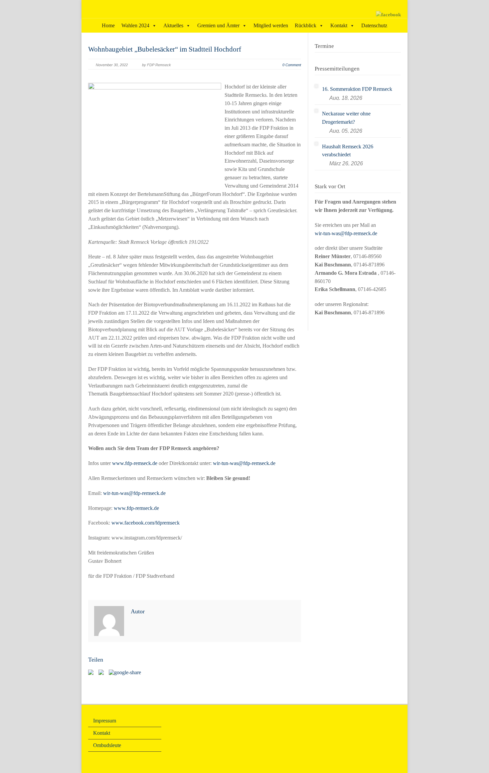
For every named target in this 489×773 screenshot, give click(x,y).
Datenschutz (374, 25)
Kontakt (338, 25)
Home (108, 25)
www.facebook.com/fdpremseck (145, 523)
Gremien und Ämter (218, 25)
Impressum (104, 720)
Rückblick (305, 25)
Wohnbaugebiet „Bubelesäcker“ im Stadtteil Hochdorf (164, 49)
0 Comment (291, 65)
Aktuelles (173, 25)
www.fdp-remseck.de (134, 463)
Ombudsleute (107, 745)
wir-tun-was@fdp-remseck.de (244, 463)
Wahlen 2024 (135, 25)
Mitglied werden (270, 25)
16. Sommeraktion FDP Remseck (357, 89)
